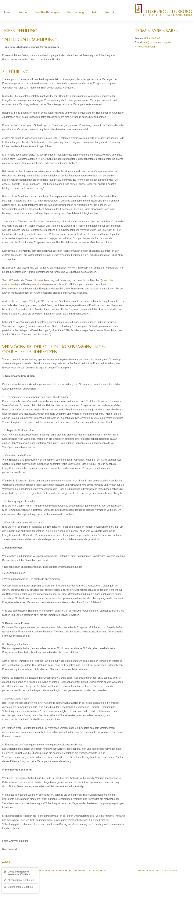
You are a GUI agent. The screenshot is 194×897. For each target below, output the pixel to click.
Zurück (6, 861)
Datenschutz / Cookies (20, 886)
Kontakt (111, 12)
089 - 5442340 (152, 38)
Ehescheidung (75, 12)
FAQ (94, 12)
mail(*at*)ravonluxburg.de (157, 42)
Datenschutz (141, 870)
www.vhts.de (38, 284)
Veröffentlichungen (47, 12)
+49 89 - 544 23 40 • (97, 870)
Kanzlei (23, 12)
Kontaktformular (146, 46)
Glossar (164, 870)
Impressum (154, 870)
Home (6, 12)
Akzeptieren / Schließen (20, 880)
